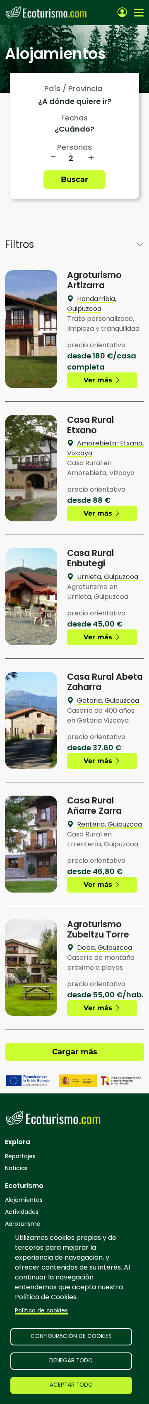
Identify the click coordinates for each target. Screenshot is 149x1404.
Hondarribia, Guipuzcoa (91, 303)
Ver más (99, 380)
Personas (74, 147)
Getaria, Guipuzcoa (108, 700)
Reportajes (20, 1156)
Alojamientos (24, 1200)
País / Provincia (73, 88)
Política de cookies (41, 1310)
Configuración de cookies (71, 1336)
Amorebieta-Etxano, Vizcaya (105, 448)
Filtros (19, 244)
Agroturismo (23, 1224)
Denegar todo (71, 1360)
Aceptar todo (71, 1385)
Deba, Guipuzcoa (104, 947)
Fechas (74, 118)
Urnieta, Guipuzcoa (107, 577)
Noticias (16, 1168)
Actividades (21, 1212)
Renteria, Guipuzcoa (109, 824)
